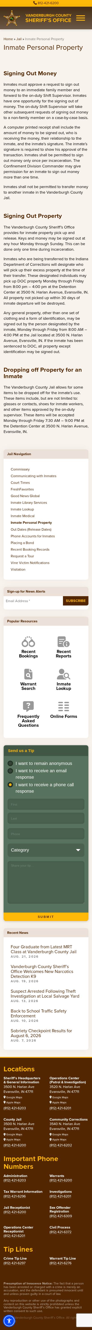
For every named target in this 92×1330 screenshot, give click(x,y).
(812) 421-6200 (15, 1145)
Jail (19, 38)
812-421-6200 (48, 2)
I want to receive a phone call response (45, 788)
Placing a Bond (22, 542)
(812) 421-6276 (60, 1263)
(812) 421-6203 (15, 1108)
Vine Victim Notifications (30, 562)
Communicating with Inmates (33, 475)
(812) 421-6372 (60, 1231)
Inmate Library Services (29, 502)
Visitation (18, 569)
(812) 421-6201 (60, 1108)
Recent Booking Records (30, 549)
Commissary (20, 469)
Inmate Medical (23, 515)
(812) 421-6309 (61, 1215)
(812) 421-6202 (61, 1145)
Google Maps (14, 1097)
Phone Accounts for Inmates (33, 536)
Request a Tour (22, 556)
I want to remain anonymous (44, 763)
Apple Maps (13, 1102)
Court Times (20, 482)
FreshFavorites (22, 489)
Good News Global (25, 495)
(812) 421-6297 (14, 1263)
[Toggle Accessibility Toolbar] (9, 1321)
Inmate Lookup (22, 509)
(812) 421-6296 (15, 1196)
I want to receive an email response (41, 774)
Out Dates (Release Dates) (31, 529)
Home (8, 38)
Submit (46, 917)
